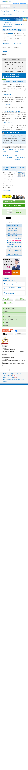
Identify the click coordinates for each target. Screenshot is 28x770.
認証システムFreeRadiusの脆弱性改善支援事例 (20, 157)
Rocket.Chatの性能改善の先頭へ (17, 369)
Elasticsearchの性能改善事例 (14, 238)
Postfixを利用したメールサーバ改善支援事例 (14, 243)
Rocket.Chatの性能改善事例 (14, 240)
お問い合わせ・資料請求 (16, 3)
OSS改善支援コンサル (12, 235)
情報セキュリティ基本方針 (9, 377)
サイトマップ (21, 379)
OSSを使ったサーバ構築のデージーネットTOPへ (13, 373)
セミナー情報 (7, 316)
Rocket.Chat (10, 33)
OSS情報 (5, 7)
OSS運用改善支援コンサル (13, 254)
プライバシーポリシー (8, 375)
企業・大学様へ (5, 10)
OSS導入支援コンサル (12, 228)
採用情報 (6, 322)
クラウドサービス (8, 314)
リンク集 (5, 381)
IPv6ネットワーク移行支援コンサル (14, 251)
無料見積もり (23, 3)
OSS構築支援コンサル (12, 230)
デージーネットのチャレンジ (10, 319)
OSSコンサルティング (13, 225)
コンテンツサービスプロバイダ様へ (7, 15)
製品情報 (6, 311)
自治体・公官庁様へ (5, 11)
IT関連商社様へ (17, 10)
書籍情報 (6, 325)
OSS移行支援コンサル (12, 233)
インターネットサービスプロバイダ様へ (20, 12)
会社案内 (14, 7)
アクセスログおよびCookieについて (10, 379)
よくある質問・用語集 (9, 308)
